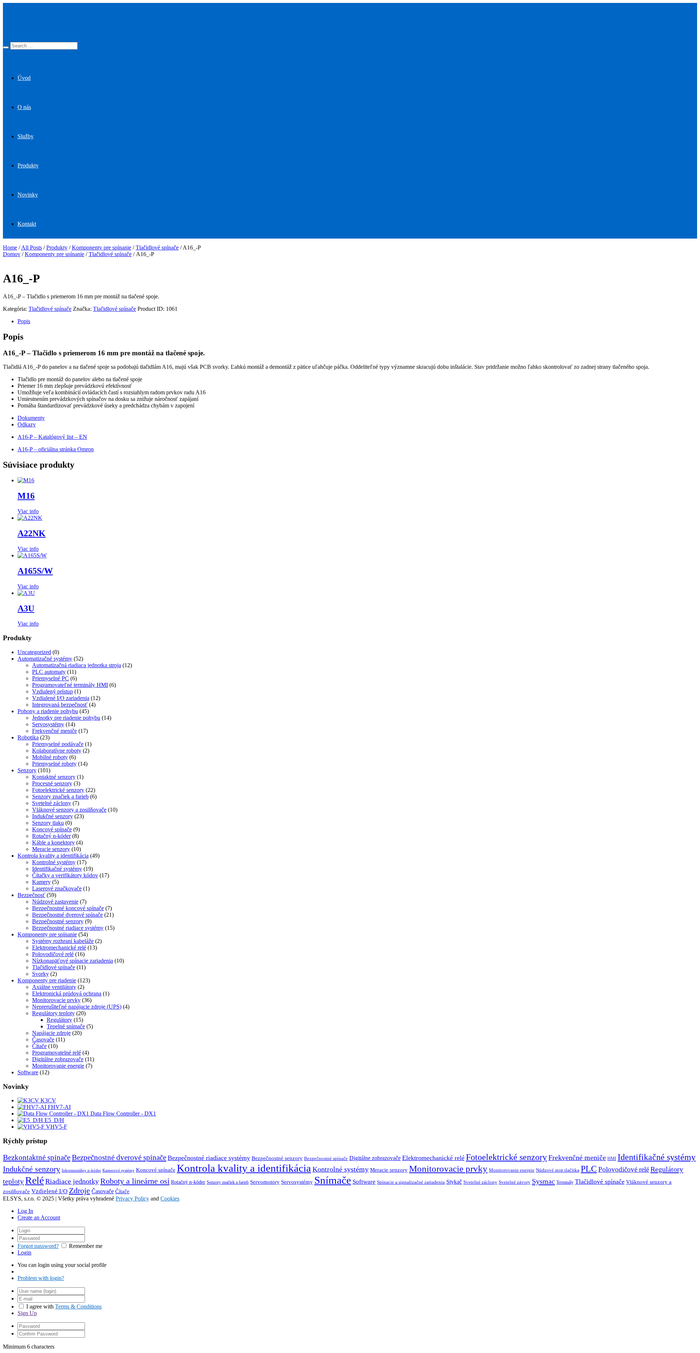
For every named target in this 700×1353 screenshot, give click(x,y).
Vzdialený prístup (52, 691)
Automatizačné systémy (45, 659)
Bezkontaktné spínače (36, 1157)
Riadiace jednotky (72, 1181)
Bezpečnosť (31, 895)
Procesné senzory (52, 783)
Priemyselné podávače (57, 744)
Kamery (41, 882)
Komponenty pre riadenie (47, 980)
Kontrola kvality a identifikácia (53, 856)
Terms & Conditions (78, 1306)
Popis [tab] (24, 321)
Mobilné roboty (50, 757)
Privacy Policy (132, 1198)
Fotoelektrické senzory (58, 790)
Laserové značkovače (57, 888)
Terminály (564, 1182)
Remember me (85, 1246)
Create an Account (39, 1217)
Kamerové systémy (118, 1170)
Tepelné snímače (66, 1026)
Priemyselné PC (50, 678)
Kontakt (27, 224)
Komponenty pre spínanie (101, 247)
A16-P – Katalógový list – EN (52, 437)
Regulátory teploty (53, 1013)
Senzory (27, 770)
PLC (589, 1169)
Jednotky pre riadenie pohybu (66, 718)
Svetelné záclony (51, 803)
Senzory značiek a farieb (60, 796)
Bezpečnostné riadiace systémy (68, 928)
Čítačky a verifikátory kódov (65, 875)
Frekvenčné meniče (54, 731)
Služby (26, 136)
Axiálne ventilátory (54, 987)
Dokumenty (31, 418)
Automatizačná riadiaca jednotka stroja (76, 665)
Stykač (454, 1182)
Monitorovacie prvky (56, 1000)
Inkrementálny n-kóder (81, 1170)
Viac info (28, 511)
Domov (11, 254)
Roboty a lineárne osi (135, 1181)
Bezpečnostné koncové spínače (68, 908)
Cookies (169, 1198)
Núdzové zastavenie (55, 901)
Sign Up (27, 1313)
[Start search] (6, 47)
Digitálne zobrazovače (57, 1059)
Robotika (28, 737)
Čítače (39, 1046)
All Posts (31, 247)
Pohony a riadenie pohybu (48, 711)
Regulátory (59, 1020)
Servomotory (265, 1182)
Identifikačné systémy (57, 869)
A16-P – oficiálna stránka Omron (56, 449)
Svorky (40, 974)
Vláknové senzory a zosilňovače (69, 810)
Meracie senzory (51, 849)
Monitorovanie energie (58, 1066)
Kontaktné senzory (53, 777)
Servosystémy (48, 724)
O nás (24, 107)
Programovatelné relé (56, 1052)
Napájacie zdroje (51, 1033)
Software (28, 1072)
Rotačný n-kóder (51, 836)
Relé (34, 1180)
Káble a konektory (53, 842)
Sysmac (543, 1181)
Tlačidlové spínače (157, 247)
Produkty (28, 165)
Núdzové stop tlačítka (557, 1170)
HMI (611, 1158)
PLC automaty (49, 672)
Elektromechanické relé (59, 947)
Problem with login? (41, 1278)
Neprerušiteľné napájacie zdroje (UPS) (76, 1007)
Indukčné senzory (52, 816)
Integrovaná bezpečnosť (60, 704)
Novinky (28, 195)
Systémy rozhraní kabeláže (63, 941)
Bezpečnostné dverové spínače (67, 915)
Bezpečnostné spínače (326, 1158)
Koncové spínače (52, 829)
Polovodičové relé (53, 954)
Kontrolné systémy (53, 862)
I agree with (40, 1306)
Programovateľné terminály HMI (70, 685)
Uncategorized (34, 652)
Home (10, 247)
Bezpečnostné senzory (57, 921)
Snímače (332, 1180)
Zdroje (79, 1190)
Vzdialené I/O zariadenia (60, 698)
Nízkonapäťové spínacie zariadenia (72, 961)
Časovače (43, 1039)
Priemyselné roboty (54, 764)
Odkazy (27, 424)
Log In (25, 1211)
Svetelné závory (514, 1182)
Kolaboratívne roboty (56, 750)
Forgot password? (38, 1246)
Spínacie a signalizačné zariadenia (411, 1182)
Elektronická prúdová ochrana (66, 993)
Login (24, 1252)
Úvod (24, 78)
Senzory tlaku (48, 823)
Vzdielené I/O (49, 1191)
